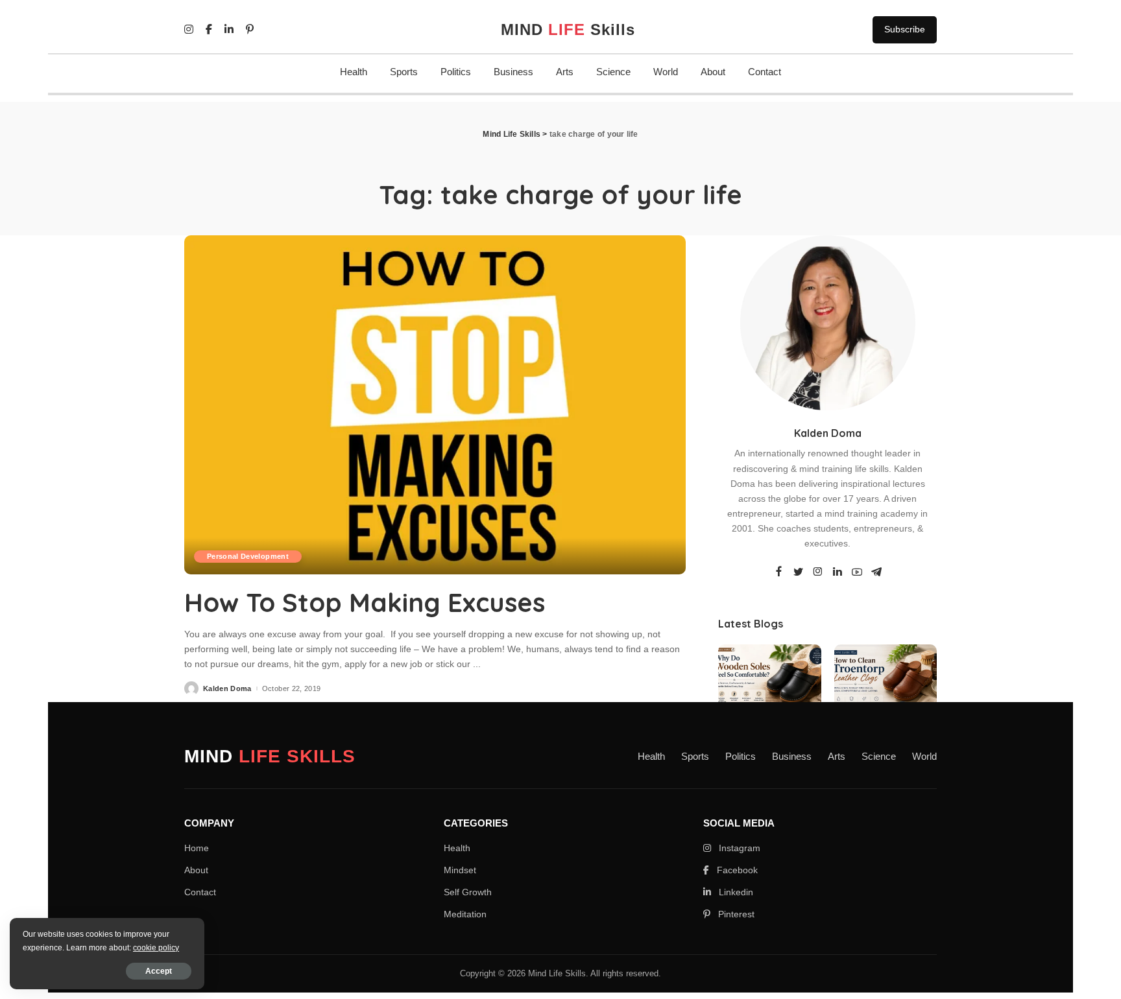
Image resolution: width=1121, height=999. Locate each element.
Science (613, 71)
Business (513, 71)
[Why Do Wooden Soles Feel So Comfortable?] (769, 683)
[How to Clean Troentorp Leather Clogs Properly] (885, 683)
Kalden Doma (227, 688)
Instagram (738, 848)
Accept (158, 971)
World (665, 71)
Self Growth (468, 892)
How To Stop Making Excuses (364, 602)
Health (353, 71)
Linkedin (734, 892)
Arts (564, 71)
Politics (455, 71)
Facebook (736, 870)
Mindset (460, 870)
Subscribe (904, 29)
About (713, 71)
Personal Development (248, 556)
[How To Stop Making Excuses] (435, 404)
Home (196, 848)
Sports (404, 71)
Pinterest (735, 914)
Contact (764, 71)
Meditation (465, 914)
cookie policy (156, 947)
